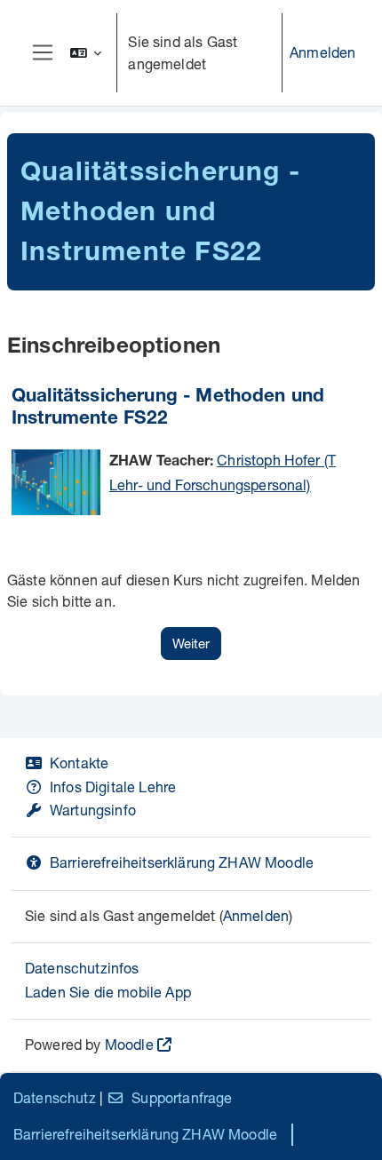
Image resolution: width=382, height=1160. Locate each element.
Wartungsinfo (93, 809)
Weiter (191, 643)
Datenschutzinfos (82, 967)
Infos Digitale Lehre (113, 786)
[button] (86, 53)
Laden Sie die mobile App (108, 991)
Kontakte (79, 762)
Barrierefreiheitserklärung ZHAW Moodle (182, 862)
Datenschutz (54, 1097)
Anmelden (322, 52)
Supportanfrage (181, 1097)
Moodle (129, 1044)
